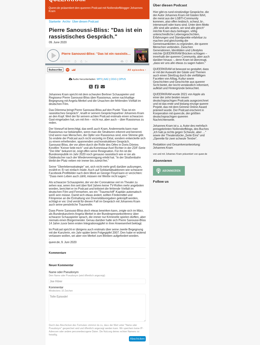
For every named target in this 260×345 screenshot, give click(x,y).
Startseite (55, 21)
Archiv (66, 21)
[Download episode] (122, 61)
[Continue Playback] (53, 55)
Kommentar (56, 287)
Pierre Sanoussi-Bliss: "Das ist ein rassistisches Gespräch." (107, 53)
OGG (114, 79)
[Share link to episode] (131, 61)
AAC (106, 79)
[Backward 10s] (75, 61)
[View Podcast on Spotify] (67, 69)
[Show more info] (126, 61)
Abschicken (137, 338)
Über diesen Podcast (85, 21)
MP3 (99, 79)
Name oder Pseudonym (64, 272)
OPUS (122, 79)
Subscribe (55, 69)
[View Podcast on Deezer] (73, 69)
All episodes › (137, 69)
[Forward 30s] (81, 61)
